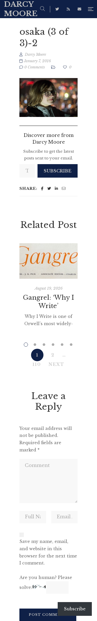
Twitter (57, 9)
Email (79, 9)
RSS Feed (68, 9)
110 (37, 364)
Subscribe (57, 170)
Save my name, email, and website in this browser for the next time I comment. (48, 552)
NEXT (56, 364)
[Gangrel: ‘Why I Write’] (48, 260)
